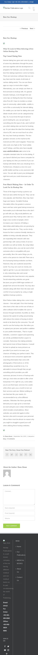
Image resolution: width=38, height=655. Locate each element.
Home (19, 546)
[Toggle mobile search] (29, 8)
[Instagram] (8, 650)
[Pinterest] (6, 654)
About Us (19, 570)
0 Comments (11, 439)
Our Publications (19, 553)
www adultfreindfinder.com (12, 151)
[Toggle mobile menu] (34, 8)
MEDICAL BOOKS (19, 561)
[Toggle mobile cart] (34, 10)
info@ (31, 2)
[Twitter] (8, 646)
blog (4, 439)
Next (31, 28)
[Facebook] (5, 646)
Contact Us (19, 578)
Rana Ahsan (8, 436)
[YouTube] (5, 650)
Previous (25, 28)
